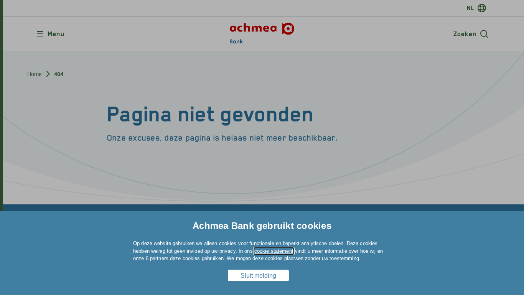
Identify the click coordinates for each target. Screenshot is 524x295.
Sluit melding (258, 275)
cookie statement (273, 251)
